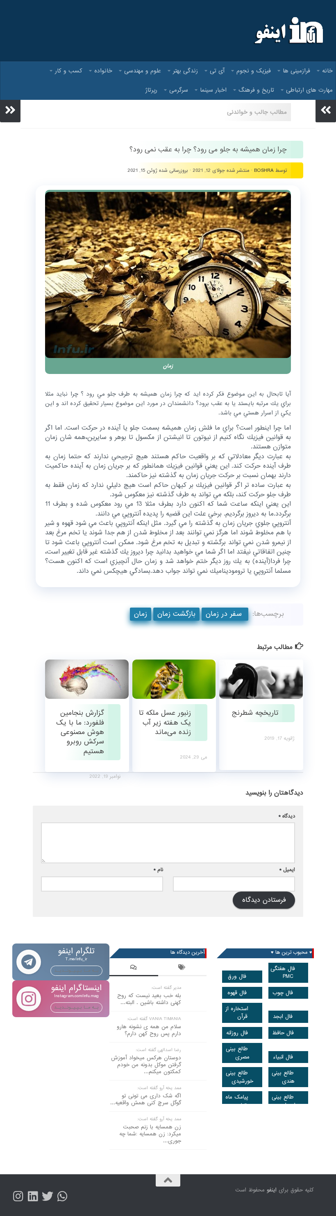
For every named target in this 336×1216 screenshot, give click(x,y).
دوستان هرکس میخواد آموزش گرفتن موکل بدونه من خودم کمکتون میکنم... (146, 1065)
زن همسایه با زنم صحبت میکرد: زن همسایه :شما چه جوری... (150, 1134)
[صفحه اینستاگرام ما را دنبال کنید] (18, 1196)
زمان (140, 614)
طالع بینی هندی (283, 1077)
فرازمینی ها (296, 70)
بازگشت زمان (176, 614)
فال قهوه (237, 993)
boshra (264, 170)
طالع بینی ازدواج (283, 1101)
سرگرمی (178, 90)
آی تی (217, 70)
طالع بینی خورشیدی (239, 1077)
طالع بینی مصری (238, 1053)
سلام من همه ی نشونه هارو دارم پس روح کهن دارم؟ (149, 1030)
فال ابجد (283, 1016)
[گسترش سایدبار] (10, 110)
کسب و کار (68, 70)
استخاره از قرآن (236, 1012)
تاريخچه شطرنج (255, 713)
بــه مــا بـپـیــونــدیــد (76, 970)
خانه (327, 70)
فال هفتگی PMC (282, 972)
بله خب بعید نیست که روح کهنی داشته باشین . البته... (149, 999)
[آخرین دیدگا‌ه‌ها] (133, 968)
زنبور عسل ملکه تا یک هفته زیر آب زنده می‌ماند (165, 722)
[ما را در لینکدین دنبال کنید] (33, 1196)
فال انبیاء (283, 1057)
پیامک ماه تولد (236, 1101)
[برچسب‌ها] (182, 968)
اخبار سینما (213, 90)
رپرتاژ (151, 90)
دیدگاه (287, 816)
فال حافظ (283, 1033)
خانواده (103, 70)
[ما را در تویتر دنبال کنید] (47, 1196)
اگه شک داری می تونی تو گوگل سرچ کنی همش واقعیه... (145, 1099)
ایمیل (287, 870)
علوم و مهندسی (142, 70)
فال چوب (282, 993)
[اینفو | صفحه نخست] (288, 30)
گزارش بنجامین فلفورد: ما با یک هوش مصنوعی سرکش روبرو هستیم (80, 732)
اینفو (272, 1190)
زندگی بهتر (185, 70)
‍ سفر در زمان (225, 614)
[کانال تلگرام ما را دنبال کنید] (62, 1196)
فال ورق (237, 976)
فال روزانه (237, 1033)
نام (158, 870)
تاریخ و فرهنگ (256, 90)
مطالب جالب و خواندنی (257, 112)
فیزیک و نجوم (253, 70)
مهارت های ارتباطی (309, 90)
